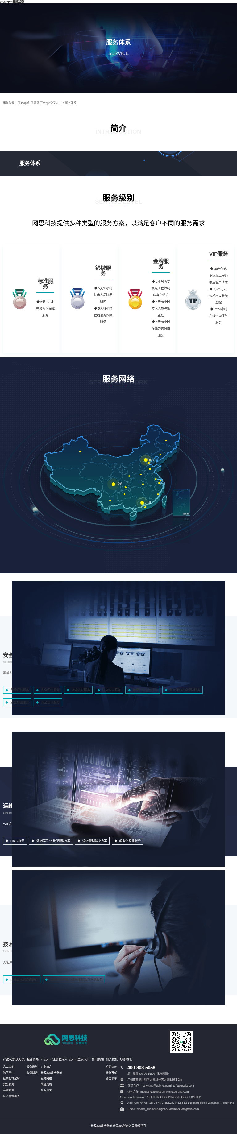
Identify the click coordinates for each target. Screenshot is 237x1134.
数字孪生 (8, 1072)
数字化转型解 (11, 1078)
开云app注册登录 (51, 1072)
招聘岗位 (111, 1066)
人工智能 (8, 1066)
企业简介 (46, 1066)
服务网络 (32, 1072)
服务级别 (32, 1066)
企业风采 (46, 1090)
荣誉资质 (46, 1084)
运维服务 (8, 1090)
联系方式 (111, 1072)
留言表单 (111, 1078)
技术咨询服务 (11, 1096)
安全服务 (8, 1084)
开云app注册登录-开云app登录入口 (39, 103)
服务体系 (70, 103)
